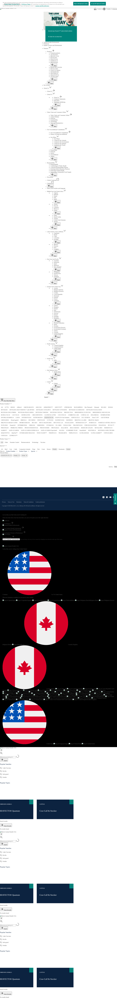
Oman (55, 210)
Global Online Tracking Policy (12, 4)
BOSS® (110, 407)
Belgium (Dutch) (58, 289)
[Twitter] (103, 497)
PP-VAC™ (111, 425)
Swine (68, 449)
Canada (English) (58, 345)
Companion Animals (24, 449)
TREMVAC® (52, 433)
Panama (56, 246)
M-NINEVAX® (59, 420)
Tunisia (56, 218)
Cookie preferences (40, 502)
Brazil (55, 234)
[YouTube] (110, 497)
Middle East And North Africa (55, 191)
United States (57, 348)
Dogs (33, 449)
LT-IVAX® (50, 420)
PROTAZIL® (55, 428)
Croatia (56, 293)
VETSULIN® (54, 76)
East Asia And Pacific (53, 259)
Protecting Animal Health (57, 170)
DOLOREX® (95, 415)
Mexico (56, 244)
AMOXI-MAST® (29, 407)
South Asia (50, 358)
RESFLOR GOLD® (56, 67)
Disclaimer (19, 502)
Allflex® (19, 407)
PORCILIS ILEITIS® (91, 425)
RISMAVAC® (108, 428)
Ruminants (61, 449)
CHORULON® (25, 415)
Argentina (56, 233)
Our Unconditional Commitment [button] (56, 129)
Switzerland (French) (59, 327)
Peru (55, 247)
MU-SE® (34, 422)
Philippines (57, 272)
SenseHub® (82, 430)
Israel (55, 199)
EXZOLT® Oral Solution (62, 417)
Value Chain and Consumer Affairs (59, 115)
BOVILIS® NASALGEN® (94, 410)
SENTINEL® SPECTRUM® (106, 430)
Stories (52, 153)
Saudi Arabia (57, 217)
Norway (56, 313)
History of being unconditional (58, 134)
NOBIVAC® (54, 60)
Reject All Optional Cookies (81, 3)
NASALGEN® (69, 422)
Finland (56, 297)
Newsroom (50, 177)
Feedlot (5, 777)
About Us (49, 91)
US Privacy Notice (26, 4)
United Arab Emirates (60, 220)
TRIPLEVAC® (73, 433)
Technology (53, 121)
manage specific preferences (42, 6)
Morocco (56, 209)
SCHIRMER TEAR (71, 430)
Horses (49, 449)
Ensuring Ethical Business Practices (60, 169)
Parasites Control (14, 442)
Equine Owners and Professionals (53, 45)
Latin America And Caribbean (55, 231)
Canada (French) (58, 347)
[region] (58, 4)
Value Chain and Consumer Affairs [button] (56, 112)
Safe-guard (5, 774)
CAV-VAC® (15, 415)
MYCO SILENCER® (45, 422)
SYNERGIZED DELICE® (27, 433)
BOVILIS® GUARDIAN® (76, 410)
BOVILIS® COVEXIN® (60, 410)
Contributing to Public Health (58, 166)
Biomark (96, 407)
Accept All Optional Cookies (98, 3)
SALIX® (61, 430)
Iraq (55, 197)
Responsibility (54, 164)
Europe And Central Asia (54, 286)
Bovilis (4, 771)
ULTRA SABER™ (96, 433)
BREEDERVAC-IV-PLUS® (83, 412)
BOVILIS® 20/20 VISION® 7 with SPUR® (22, 410)
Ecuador (56, 239)
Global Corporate (51, 180)
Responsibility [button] (51, 163)
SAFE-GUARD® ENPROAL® (30, 430)
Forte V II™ (95, 417)
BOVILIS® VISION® (42, 412)
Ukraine (56, 332)
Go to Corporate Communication (11, 539)
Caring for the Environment (61, 142)
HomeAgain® (15, 420)
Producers (46, 44)
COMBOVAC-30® (73, 415)
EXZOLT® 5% (49, 417)
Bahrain (56, 194)
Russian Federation (59, 323)
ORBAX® (32, 425)
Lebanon (56, 207)
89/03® (13, 407)
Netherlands (57, 311)
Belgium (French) (58, 291)
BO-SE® (103, 407)
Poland (56, 315)
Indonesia (56, 262)
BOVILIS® (53, 57)
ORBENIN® (40, 425)
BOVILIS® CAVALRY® (43, 410)
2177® (7, 407)
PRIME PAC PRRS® (17, 428)
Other (6, 442)
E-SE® (18, 417)
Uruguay (56, 249)
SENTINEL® (54, 73)
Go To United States (56, 594)
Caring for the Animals (60, 140)
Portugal (56, 316)
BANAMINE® (78, 407)
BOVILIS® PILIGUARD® (26, 412)
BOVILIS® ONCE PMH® (8, 412)
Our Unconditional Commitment (59, 132)
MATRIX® (69, 420)
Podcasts (52, 118)
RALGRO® (64, 428)
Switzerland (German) (60, 329)
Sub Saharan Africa (52, 370)
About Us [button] (46, 88)
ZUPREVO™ (13, 435)
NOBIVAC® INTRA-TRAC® (106, 422)
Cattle (15, 449)
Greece (56, 305)
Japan (55, 264)
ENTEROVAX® (26, 417)
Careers (49, 183)
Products (49, 51)
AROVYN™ (58, 407)
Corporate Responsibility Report (59, 167)
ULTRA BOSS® (84, 433)
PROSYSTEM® (44, 428)
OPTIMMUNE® (22, 425)
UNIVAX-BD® (108, 433)
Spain (55, 324)
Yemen (56, 221)
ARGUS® (39, 407)
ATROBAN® (68, 407)
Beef (6, 449)
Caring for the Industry (60, 143)
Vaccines (42, 442)
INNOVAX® (54, 59)
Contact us (100, 9)
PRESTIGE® (54, 62)
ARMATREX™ (48, 407)
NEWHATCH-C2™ (81, 422)
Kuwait (56, 205)
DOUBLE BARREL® (7, 417)
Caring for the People (59, 145)
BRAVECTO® (54, 56)
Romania (56, 318)
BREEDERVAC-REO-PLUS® (101, 412)
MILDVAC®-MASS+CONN (9, 422)
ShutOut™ (14, 433)
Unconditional (54, 154)
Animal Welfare (54, 117)
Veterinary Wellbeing (59, 102)
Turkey (56, 330)
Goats (43, 449)
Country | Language (111, 9)
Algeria (56, 193)
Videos (52, 156)
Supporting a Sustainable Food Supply (60, 172)
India (55, 360)
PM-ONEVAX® (77, 425)
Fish (38, 449)
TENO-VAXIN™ (42, 433)
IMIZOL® (23, 420)
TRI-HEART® (62, 433)
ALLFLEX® (54, 54)
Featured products (55, 53)
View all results (7, 826)
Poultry (55, 449)
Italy (55, 310)
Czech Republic (58, 294)
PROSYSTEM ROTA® (31, 428)
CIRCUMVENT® (37, 415)
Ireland (56, 308)
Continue (5, 594)
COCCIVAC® (62, 415)
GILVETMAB (105, 417)
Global (49, 382)
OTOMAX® (50, 425)
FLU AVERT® (86, 417)
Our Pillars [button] (53, 137)
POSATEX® (102, 425)
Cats (10, 449)
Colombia (56, 238)
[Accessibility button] (112, 505)
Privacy (4, 502)
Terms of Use (11, 502)
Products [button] (46, 48)
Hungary (56, 307)
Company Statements (59, 99)
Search (46, 397)
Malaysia (56, 265)
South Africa (57, 372)
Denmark (56, 296)
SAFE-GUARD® (55, 70)
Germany (56, 300)
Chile (55, 236)
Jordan (55, 204)
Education (56, 100)
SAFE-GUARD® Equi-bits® (49, 430)
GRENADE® (5, 420)
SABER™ (4, 430)
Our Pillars (57, 139)
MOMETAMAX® (24, 422)
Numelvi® (13, 425)
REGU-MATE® (74, 428)
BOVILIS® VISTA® (56, 412)
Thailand (56, 276)
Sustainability (54, 120)
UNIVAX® (4, 435)
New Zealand (57, 267)
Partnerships (53, 150)
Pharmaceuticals (25, 442)
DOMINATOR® (105, 415)
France (56, 299)
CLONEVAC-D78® (50, 415)
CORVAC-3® (85, 415)
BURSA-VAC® (5, 415)
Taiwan (56, 275)
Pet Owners (47, 85)
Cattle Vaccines (7, 768)
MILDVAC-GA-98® (80, 420)
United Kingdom (58, 333)
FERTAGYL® (75, 417)
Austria (56, 288)
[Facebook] (107, 497)
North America (51, 344)
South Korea (57, 273)
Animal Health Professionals (51, 42)
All (2, 407)
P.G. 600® (58, 425)
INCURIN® (32, 420)
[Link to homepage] (9, 494)
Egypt (55, 196)
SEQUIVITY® (54, 75)
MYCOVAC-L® (58, 422)
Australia (56, 260)
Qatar (55, 215)
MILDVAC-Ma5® (93, 420)
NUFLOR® (4, 425)
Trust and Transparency (56, 123)
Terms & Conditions (28, 502)
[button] (17, 451)
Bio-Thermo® (88, 407)
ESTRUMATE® (38, 417)
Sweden (56, 326)
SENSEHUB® (54, 72)
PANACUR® (67, 425)
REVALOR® (54, 69)
